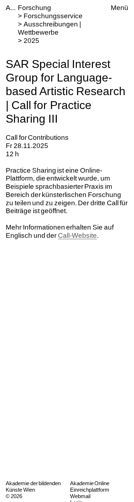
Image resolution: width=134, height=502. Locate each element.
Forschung (34, 7)
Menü (119, 7)
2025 (31, 40)
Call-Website (77, 235)
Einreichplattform (89, 490)
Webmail (80, 496)
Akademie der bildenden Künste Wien (33, 486)
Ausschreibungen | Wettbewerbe (49, 28)
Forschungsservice (53, 16)
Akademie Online (90, 483)
